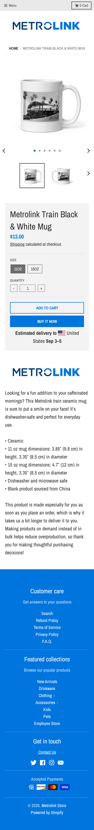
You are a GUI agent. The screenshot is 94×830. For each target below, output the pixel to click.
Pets (47, 716)
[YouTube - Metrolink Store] (61, 763)
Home (13, 48)
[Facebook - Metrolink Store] (43, 763)
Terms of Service (47, 627)
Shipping (17, 244)
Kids (47, 709)
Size (13, 260)
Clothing (45, 695)
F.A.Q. (47, 641)
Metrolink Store (54, 805)
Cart (84, 5)
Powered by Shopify (47, 812)
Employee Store (47, 723)
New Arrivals (47, 681)
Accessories (45, 702)
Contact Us (47, 752)
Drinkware (47, 688)
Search (47, 613)
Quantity (17, 280)
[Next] (88, 150)
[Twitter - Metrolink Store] (34, 763)
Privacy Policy (47, 634)
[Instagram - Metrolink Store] (52, 763)
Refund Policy (47, 620)
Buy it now (47, 321)
